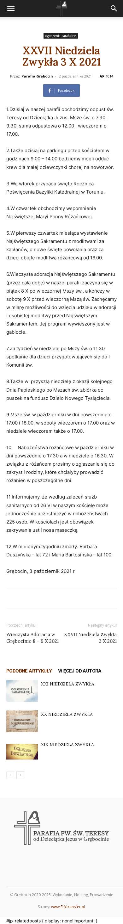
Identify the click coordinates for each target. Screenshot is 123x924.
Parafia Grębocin (37, 76)
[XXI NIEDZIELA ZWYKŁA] (22, 691)
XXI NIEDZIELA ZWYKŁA (67, 684)
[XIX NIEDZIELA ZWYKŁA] (22, 752)
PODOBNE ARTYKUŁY (29, 671)
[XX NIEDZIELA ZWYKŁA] (22, 721)
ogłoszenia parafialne (60, 36)
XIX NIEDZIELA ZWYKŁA (67, 744)
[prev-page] (10, 775)
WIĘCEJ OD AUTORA (79, 671)
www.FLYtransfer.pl (68, 906)
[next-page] (20, 775)
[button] (11, 8)
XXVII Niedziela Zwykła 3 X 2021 (90, 637)
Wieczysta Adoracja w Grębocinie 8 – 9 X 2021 (32, 637)
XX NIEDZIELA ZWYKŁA (67, 714)
